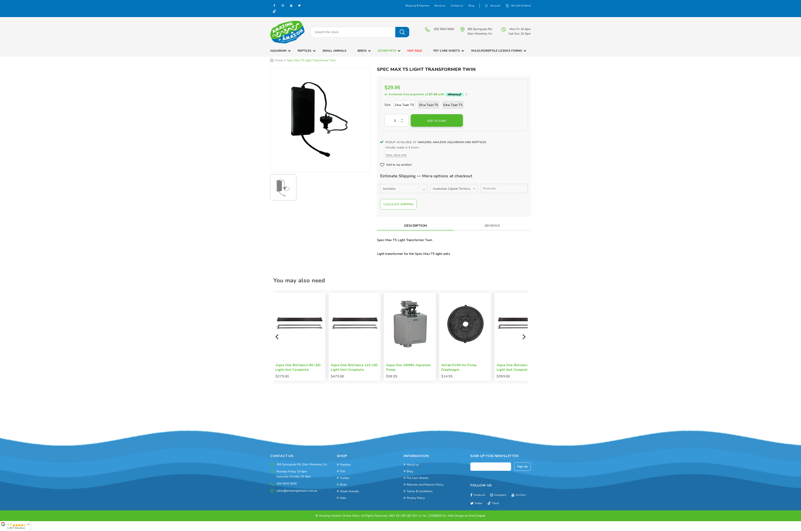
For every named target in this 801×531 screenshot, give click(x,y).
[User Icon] (486, 6)
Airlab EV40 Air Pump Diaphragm (404, 367)
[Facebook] (274, 5)
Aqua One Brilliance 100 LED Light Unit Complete (465, 367)
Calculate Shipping (398, 204)
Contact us (457, 5)
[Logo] (287, 32)
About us (439, 5)
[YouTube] (291, 5)
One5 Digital (477, 516)
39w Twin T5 (428, 105)
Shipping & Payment (417, 5)
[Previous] (277, 336)
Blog (471, 5)
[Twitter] (299, 5)
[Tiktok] (274, 12)
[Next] (523, 336)
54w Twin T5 (453, 105)
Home (279, 60)
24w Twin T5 (404, 105)
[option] (320, 118)
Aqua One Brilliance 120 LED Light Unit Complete (299, 367)
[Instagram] (283, 5)
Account (495, 5)
